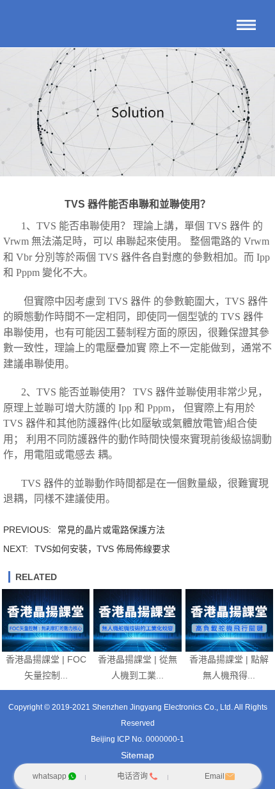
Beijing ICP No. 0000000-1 (137, 739)
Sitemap (137, 755)
